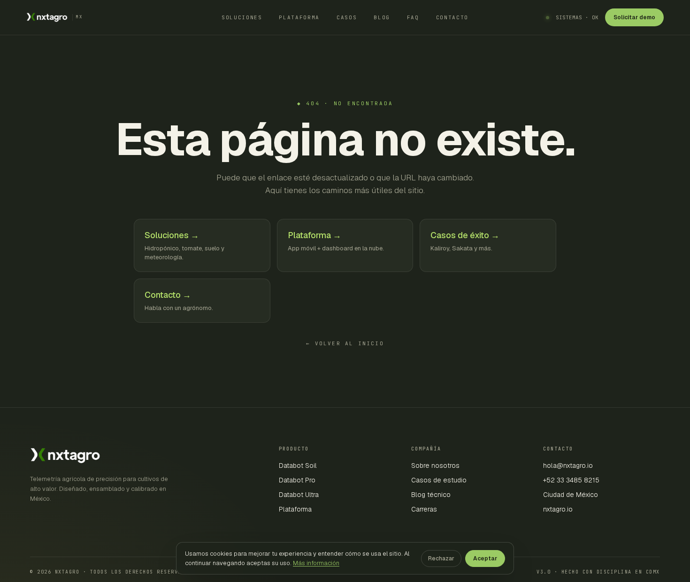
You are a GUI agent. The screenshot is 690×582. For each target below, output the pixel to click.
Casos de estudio (439, 480)
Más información (316, 563)
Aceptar (485, 558)
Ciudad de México (570, 494)
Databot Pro (297, 480)
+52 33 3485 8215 (571, 480)
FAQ (413, 17)
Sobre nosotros (435, 465)
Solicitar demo (634, 17)
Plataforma (299, 17)
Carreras (424, 509)
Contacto (452, 17)
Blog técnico (431, 494)
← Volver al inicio (345, 343)
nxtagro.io (558, 509)
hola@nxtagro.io (568, 465)
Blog (382, 17)
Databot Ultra (299, 494)
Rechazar (441, 558)
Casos (347, 17)
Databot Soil (298, 465)
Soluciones (242, 17)
